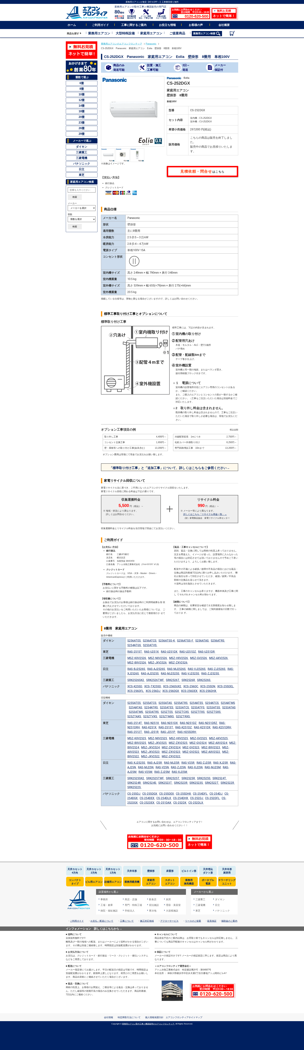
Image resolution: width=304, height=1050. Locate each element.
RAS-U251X (151, 651)
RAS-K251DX (202, 727)
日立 (81, 169)
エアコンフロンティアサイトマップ (184, 1017)
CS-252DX (180, 802)
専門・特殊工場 (133, 905)
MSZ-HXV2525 (179, 738)
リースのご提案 (193, 921)
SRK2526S (204, 680)
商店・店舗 (131, 899)
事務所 (104, 899)
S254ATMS (228, 703)
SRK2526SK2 (136, 680)
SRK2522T (212, 782)
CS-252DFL (212, 798)
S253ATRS (152, 712)
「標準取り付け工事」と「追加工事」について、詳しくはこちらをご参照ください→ (169, 468)
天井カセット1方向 (113, 871)
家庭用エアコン (151, 33)
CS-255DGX (150, 793)
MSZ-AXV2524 (218, 743)
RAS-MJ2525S (170, 673)
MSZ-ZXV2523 (171, 751)
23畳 (82, 122)
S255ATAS (166, 703)
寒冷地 (152, 910)
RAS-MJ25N (146, 767)
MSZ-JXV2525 (157, 743)
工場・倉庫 (106, 905)
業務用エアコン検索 (204, 33)
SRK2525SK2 (136, 778)
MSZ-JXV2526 (157, 662)
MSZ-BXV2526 (137, 662)
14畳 (82, 105)
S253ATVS (150, 645)
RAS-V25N (162, 767)
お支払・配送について (101, 921)
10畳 (82, 94)
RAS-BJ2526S (136, 669)
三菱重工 (81, 152)
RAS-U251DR (206, 651)
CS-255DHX (184, 793)
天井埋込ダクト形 (208, 871)
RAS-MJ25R (172, 762)
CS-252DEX (147, 802)
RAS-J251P (168, 732)
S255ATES (134, 703)
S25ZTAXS (134, 716)
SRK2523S (196, 782)
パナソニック (81, 163)
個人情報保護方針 (154, 1017)
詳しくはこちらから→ (108, 928)
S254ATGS (134, 645)
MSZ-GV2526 (199, 658)
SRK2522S (134, 787)
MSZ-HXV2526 (179, 658)
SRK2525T (173, 778)
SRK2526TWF (155, 680)
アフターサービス (169, 921)
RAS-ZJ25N (178, 767)
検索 (74, 197)
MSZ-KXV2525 (137, 738)
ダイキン (81, 146)
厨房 (168, 899)
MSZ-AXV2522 (211, 751)
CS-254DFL (200, 793)
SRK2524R (134, 782)
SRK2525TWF (155, 778)
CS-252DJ (197, 798)
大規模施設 (172, 910)
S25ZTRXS (183, 716)
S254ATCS (212, 703)
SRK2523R (181, 782)
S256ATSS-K (167, 640)
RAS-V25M (145, 772)
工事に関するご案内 (134, 24)
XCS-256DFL (135, 691)
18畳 (82, 111)
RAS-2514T (135, 723)
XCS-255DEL (225, 686)
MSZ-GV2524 (198, 743)
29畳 (82, 133)
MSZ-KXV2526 (137, 658)
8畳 (82, 88)
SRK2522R (228, 782)
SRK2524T (220, 778)
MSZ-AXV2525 (218, 738)
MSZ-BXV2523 (211, 747)
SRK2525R (189, 778)
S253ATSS (214, 707)
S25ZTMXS (167, 716)
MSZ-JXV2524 (150, 747)
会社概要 (224, 24)
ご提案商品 (177, 33)
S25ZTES (167, 712)
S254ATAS (136, 707)
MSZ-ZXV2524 (171, 747)
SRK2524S (150, 782)
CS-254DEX (147, 798)
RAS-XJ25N (195, 767)
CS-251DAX (164, 802)
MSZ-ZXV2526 (178, 662)
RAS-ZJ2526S (217, 669)
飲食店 (152, 899)
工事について (127, 921)
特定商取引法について (129, 1017)
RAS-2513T (166, 727)
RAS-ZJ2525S (210, 673)
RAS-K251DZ (183, 727)
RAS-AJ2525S (150, 673)
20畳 (82, 116)
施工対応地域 (147, 921)
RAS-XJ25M (180, 772)
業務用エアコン (99, 33)
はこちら (202, 171)
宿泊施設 (154, 905)
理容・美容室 (173, 905)
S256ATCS (150, 640)
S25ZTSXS (214, 712)
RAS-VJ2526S (197, 669)
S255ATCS (150, 703)
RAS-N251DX (169, 723)
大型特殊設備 (125, 33)
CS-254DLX (164, 798)
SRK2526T (173, 680)
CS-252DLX (196, 802)
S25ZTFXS (198, 712)
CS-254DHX (181, 798)
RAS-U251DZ (188, 651)
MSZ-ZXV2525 (178, 743)
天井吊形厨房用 (227, 871)
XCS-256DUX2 (172, 686)
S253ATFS (198, 707)
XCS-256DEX (189, 691)
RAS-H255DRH (187, 732)
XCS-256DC (191, 686)
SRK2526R (189, 680)
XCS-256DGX (171, 691)
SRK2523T (165, 782)
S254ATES (197, 703)
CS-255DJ (134, 793)
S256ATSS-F (185, 640)
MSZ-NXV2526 (158, 658)
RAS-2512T (135, 732)
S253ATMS (136, 712)
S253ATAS (229, 707)
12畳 (82, 100)
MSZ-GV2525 (199, 738)
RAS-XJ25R (221, 762)
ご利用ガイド (100, 24)
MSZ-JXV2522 (150, 756)
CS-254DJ (216, 793)
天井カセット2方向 (94, 871)
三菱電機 (81, 157)
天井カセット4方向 (75, 871)
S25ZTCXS (182, 712)
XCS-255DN (208, 686)
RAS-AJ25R (155, 762)
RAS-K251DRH (222, 727)
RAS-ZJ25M (162, 772)
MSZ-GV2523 (191, 747)
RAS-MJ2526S (176, 669)
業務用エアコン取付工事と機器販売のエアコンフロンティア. (148, 1024)
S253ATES (167, 707)
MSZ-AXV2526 (218, 658)
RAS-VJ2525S (190, 673)
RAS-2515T (135, 651)
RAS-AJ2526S (156, 669)
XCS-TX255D (153, 686)
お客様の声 (196, 24)
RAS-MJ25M (213, 767)
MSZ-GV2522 (191, 751)
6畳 (82, 83)
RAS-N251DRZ (208, 723)
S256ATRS (218, 640)
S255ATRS (181, 703)
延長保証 (211, 921)
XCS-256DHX (208, 691)
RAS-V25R (188, 762)
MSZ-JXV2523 (150, 751)
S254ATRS (151, 707)
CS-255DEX (167, 793)
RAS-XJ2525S (136, 762)
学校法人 (130, 910)
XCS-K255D (135, 686)
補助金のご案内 (229, 921)
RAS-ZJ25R (204, 762)
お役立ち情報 (167, 24)
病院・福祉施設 (109, 910)
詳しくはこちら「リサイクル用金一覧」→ (205, 514)
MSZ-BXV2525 (137, 743)
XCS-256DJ (153, 691)
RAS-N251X (152, 723)
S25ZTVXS (150, 716)
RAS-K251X (149, 727)
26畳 (82, 128)
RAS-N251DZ (188, 723)
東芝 (81, 174)
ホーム (72, 24)
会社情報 (108, 1017)
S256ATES (134, 640)
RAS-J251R (151, 732)
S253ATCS (182, 707)
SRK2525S (204, 778)
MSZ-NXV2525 (158, 738)
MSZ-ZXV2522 (171, 756)
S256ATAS (202, 640)
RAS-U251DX (169, 651)
